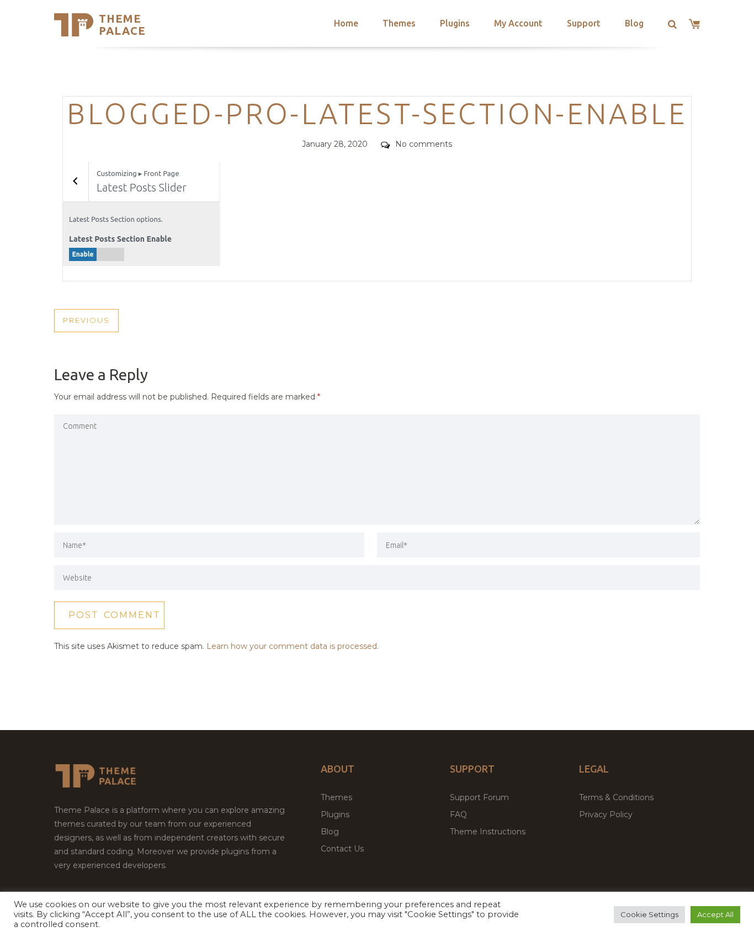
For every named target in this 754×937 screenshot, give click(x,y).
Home (346, 23)
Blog (634, 23)
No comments (423, 144)
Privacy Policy (606, 814)
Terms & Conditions (616, 797)
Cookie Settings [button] (649, 914)
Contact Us (342, 849)
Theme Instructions (487, 832)
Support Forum (479, 797)
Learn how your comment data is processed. (292, 646)
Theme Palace (122, 24)
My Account (518, 23)
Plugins (455, 23)
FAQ (458, 814)
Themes (399, 23)
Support (584, 23)
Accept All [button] (715, 914)
